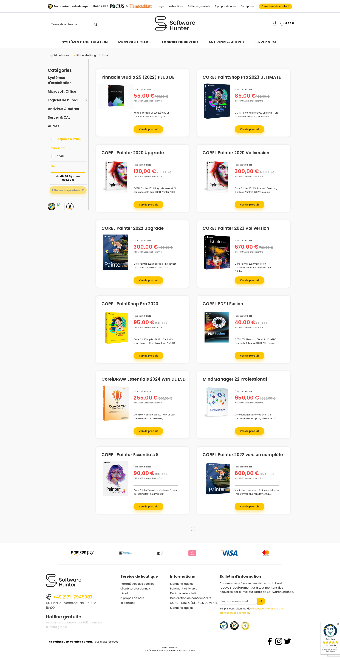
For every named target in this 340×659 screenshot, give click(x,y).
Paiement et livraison (184, 588)
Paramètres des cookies (137, 584)
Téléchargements (199, 6)
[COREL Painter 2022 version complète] (217, 478)
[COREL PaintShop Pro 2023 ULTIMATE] (217, 101)
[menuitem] (72, 24)
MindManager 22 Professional (235, 379)
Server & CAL (59, 117)
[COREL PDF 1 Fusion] (217, 327)
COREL (60, 156)
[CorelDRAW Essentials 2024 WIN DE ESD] (116, 403)
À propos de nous (225, 6)
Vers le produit (148, 129)
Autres (53, 126)
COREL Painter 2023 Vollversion (236, 229)
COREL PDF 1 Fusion (223, 304)
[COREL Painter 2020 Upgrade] (116, 176)
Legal (161, 6)
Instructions (176, 6)
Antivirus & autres (63, 108)
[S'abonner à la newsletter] (261, 601)
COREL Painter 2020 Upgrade (132, 153)
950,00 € (68, 180)
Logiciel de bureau (64, 100)
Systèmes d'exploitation (60, 80)
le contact (127, 603)
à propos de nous (132, 598)
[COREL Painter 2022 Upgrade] (116, 252)
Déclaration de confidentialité (190, 598)
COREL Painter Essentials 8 (129, 455)
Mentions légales (181, 584)
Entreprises (247, 6)
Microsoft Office (62, 91)
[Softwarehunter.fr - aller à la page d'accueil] (175, 25)
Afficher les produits (66, 190)
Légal (124, 593)
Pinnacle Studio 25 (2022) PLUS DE (137, 78)
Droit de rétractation (184, 593)
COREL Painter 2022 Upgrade (132, 229)
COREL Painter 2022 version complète (243, 455)
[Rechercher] (95, 24)
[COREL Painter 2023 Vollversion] (217, 252)
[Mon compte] (274, 23)
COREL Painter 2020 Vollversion (236, 153)
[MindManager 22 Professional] (217, 403)
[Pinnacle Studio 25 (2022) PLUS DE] (116, 96)
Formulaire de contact (275, 6)
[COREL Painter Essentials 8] (116, 478)
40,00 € (65, 176)
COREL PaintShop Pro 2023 (129, 304)
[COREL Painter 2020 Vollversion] (217, 176)
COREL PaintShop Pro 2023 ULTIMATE (242, 78)
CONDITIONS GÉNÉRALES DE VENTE (194, 603)
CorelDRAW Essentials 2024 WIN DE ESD (143, 379)
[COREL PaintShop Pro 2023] (116, 327)
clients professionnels (135, 588)
